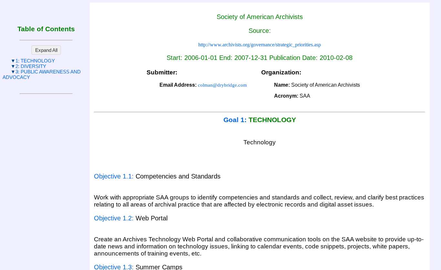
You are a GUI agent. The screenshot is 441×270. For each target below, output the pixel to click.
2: (30, 66)
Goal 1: (236, 120)
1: (35, 60)
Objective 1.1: (115, 176)
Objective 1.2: (115, 218)
